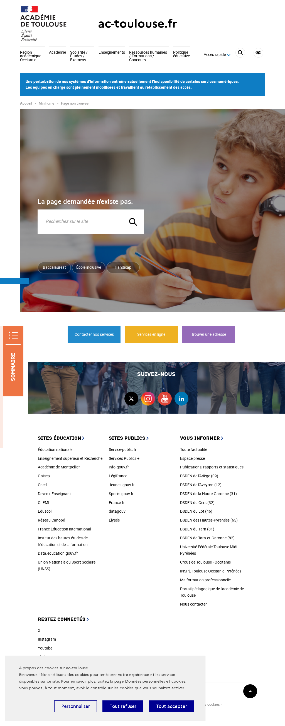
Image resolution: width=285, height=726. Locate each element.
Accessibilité (258, 53)
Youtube (45, 648)
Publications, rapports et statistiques (212, 467)
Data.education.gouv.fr (58, 553)
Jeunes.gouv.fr (122, 484)
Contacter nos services (94, 334)
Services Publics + (124, 458)
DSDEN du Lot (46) (196, 511)
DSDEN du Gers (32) (197, 502)
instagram (148, 399)
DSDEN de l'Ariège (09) (199, 475)
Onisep (44, 475)
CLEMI (43, 502)
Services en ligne (151, 334)
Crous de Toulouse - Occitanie (205, 562)
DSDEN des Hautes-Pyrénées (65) (209, 520)
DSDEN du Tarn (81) (197, 529)
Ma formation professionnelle (205, 579)
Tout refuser (122, 706)
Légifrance (118, 475)
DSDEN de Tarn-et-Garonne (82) (207, 537)
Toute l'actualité (193, 449)
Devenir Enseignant (54, 493)
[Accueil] (48, 24)
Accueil (26, 103)
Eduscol (44, 511)
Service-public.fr (122, 449)
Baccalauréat (54, 267)
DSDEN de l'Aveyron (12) (201, 484)
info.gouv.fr (119, 467)
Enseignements (112, 53)
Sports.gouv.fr (121, 493)
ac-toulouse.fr (137, 23)
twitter (131, 399)
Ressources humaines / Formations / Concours (148, 56)
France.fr (117, 502)
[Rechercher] (240, 55)
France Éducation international (64, 529)
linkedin (181, 399)
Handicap (123, 267)
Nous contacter (193, 604)
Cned (42, 484)
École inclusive (88, 267)
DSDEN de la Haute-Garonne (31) (208, 493)
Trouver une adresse (208, 334)
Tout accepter (171, 706)
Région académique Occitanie (30, 56)
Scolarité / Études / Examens (79, 56)
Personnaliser (75, 706)
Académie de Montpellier (59, 467)
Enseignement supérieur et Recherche (70, 458)
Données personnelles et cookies (155, 681)
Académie (57, 53)
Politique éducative (181, 54)
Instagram (47, 639)
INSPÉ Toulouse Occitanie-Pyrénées (210, 571)
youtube (165, 399)
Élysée (114, 520)
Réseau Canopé (51, 520)
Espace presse (192, 458)
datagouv (117, 511)
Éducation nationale (55, 449)
